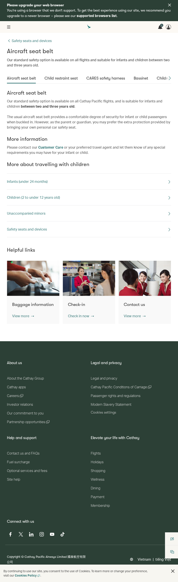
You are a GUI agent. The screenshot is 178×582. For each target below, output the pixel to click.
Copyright (13, 556)
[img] (169, 5)
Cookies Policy (26, 575)
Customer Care (50, 147)
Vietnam (144, 559)
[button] (170, 78)
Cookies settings (103, 412)
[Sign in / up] (168, 27)
